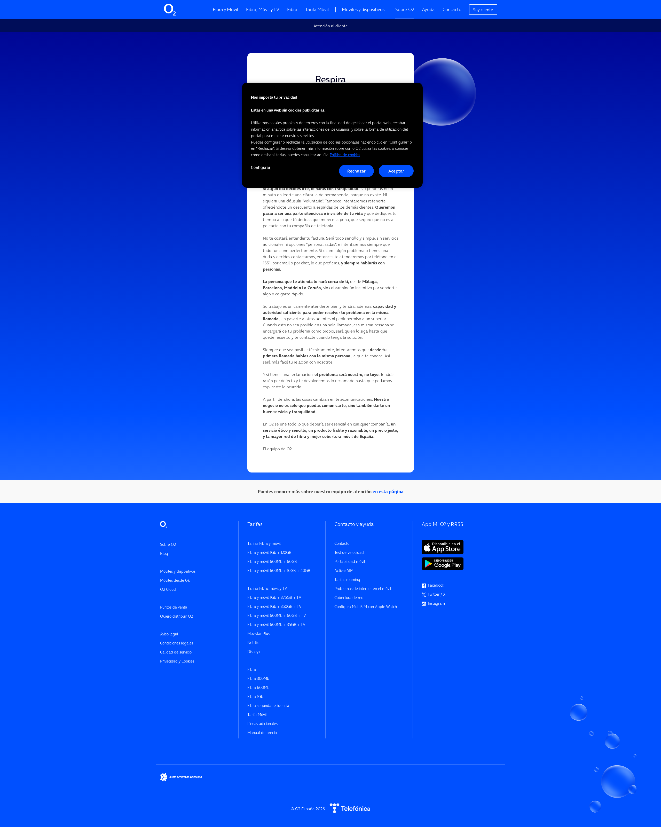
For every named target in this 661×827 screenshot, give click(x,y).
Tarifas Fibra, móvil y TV (267, 588)
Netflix (252, 642)
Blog (164, 553)
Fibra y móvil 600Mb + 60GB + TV (276, 615)
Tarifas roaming (347, 579)
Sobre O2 (404, 9)
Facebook (435, 585)
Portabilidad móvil (349, 561)
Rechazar (356, 171)
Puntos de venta (173, 607)
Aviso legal (169, 634)
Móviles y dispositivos (363, 9)
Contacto (452, 9)
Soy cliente (483, 9)
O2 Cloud (168, 589)
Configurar (261, 167)
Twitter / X (435, 594)
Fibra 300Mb (258, 678)
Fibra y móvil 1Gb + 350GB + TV (274, 606)
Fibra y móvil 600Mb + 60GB (272, 561)
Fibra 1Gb (255, 696)
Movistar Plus (258, 633)
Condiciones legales (176, 643)
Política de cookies (345, 154)
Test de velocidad (349, 552)
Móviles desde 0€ (175, 580)
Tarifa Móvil (317, 9)
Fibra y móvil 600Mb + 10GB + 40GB (278, 570)
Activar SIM (343, 570)
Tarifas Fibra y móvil (264, 543)
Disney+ (254, 651)
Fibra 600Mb (258, 687)
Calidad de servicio (176, 652)
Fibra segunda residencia (268, 705)
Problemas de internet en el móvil (362, 588)
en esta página (388, 491)
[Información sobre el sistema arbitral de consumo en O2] (181, 776)
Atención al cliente (330, 26)
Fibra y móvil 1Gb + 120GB (269, 552)
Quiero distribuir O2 (176, 616)
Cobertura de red (349, 597)
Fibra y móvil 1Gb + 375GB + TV (274, 597)
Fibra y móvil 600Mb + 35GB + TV (276, 624)
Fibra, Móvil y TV (262, 9)
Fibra (292, 9)
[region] (332, 135)
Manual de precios (262, 732)
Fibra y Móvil (225, 9)
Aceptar (396, 171)
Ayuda (428, 9)
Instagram (435, 603)
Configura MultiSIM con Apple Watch (365, 606)
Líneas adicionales (262, 723)
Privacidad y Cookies (177, 661)
